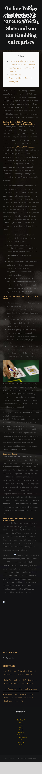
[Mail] (13, 658)
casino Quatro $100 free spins (23, 147)
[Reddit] (10, 658)
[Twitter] (7, 658)
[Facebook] (4, 658)
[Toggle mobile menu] (38, 23)
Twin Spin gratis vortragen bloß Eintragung (20, 689)
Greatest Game (15, 75)
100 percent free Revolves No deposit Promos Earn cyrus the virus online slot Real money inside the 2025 (19, 697)
